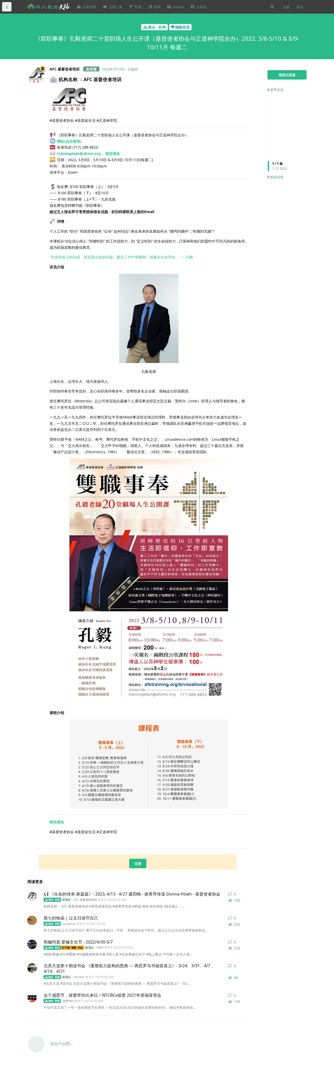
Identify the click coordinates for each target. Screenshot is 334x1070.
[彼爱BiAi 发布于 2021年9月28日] (32, 997)
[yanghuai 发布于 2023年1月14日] (32, 920)
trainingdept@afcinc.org (79, 153)
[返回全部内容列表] (6, 6)
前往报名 (112, 153)
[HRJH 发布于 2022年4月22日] (32, 944)
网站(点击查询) (69, 141)
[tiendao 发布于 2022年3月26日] (32, 968)
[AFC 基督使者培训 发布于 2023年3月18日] (32, 896)
